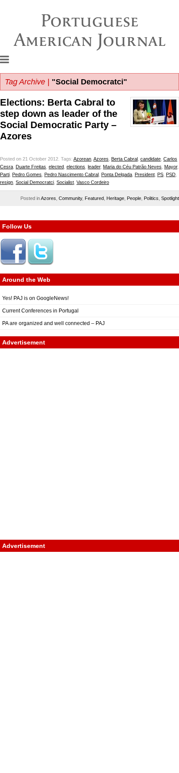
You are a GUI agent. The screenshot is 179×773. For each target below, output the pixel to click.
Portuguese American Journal (90, 30)
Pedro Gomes (27, 174)
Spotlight (170, 198)
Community (70, 198)
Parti (5, 174)
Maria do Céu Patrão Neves (132, 166)
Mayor (170, 166)
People (134, 198)
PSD (171, 174)
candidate (150, 158)
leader (94, 166)
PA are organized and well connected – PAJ (53, 323)
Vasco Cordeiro (92, 182)
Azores (101, 158)
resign (6, 182)
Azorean (82, 158)
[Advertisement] (89, 444)
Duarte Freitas (31, 166)
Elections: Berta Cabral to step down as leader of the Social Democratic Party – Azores (58, 119)
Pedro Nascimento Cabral (71, 174)
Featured (94, 198)
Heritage (115, 198)
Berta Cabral (124, 158)
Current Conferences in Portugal (40, 311)
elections (75, 166)
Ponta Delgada (116, 174)
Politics (151, 198)
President (145, 174)
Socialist (65, 182)
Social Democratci (35, 182)
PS (160, 174)
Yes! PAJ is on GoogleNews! (35, 298)
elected (56, 166)
